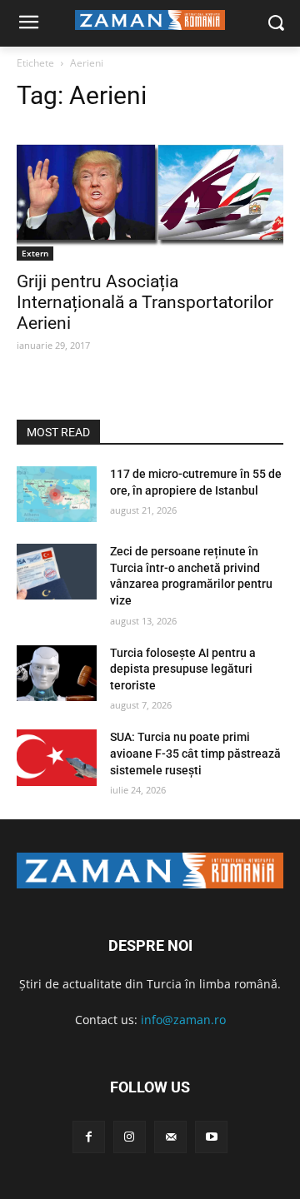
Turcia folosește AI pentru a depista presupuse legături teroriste (183, 669)
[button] (275, 24)
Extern (35, 253)
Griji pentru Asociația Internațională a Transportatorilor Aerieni (145, 302)
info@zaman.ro (183, 1019)
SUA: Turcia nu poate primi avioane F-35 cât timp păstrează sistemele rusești (195, 753)
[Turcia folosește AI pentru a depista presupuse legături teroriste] (57, 673)
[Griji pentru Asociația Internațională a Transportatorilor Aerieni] (150, 194)
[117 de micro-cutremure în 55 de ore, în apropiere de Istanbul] (57, 494)
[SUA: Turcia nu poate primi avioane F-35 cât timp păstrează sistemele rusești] (57, 757)
